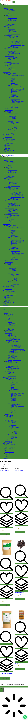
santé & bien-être (6, 72)
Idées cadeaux (6, 138)
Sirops (9, 13)
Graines (9, 19)
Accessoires (10, 121)
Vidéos (4, 144)
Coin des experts (6, 145)
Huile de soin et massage (13, 63)
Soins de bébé (8, 62)
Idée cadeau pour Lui (10, 140)
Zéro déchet (5, 153)
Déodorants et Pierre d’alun (14, 53)
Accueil (1, 464)
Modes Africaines (12, 116)
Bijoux (12, 123)
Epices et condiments (12, 18)
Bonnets (15, 127)
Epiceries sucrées (9, 9)
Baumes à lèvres (11, 29)
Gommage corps (11, 46)
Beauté (4, 26)
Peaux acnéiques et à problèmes (17, 43)
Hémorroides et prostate (16, 90)
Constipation (13, 79)
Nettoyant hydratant (12, 57)
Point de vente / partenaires (8, 150)
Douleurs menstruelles (15, 84)
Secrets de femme (9, 111)
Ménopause (13, 95)
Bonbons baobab (11, 10)
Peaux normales (14, 38)
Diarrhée (13, 83)
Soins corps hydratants (13, 47)
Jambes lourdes (14, 100)
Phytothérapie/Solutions (10, 73)
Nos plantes (7, 148)
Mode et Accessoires (9, 115)
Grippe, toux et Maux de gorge (17, 88)
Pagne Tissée (13, 130)
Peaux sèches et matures (16, 41)
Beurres (9, 68)
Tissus (9, 129)
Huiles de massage (9, 110)
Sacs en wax (13, 118)
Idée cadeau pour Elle (10, 139)
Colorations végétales (12, 51)
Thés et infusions (11, 24)
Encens (9, 112)
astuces (6, 149)
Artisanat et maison (15, 122)
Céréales (10, 16)
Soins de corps (8, 35)
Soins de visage (8, 27)
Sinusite (12, 106)
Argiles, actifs (11, 67)
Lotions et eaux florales (13, 31)
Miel (9, 11)
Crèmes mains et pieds (13, 36)
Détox (12, 80)
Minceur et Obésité (15, 96)
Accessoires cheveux (15, 124)
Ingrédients (7, 65)
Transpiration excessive (16, 102)
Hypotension (13, 92)
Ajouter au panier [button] (5, 534)
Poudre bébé (11, 64)
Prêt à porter (13, 119)
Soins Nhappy (11, 49)
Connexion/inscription (9, 309)
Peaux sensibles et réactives (17, 42)
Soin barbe (10, 59)
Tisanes (9, 23)
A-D (9, 74)
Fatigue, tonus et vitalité (16, 86)
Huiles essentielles (12, 70)
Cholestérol (13, 78)
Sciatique (13, 103)
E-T (9, 85)
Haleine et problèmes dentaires (17, 89)
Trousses (13, 117)
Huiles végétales (11, 69)
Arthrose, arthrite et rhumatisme (17, 75)
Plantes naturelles (9, 25)
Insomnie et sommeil (15, 99)
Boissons (7, 21)
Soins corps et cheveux (13, 61)
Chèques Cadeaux (9, 143)
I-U (9, 97)
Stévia (9, 14)
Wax (12, 133)
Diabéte (12, 81)
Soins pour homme (9, 56)
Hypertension (14, 91)
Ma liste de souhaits (8, 311)
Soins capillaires (11, 52)
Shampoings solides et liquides (14, 54)
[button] (25, 717)
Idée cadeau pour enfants (10, 141)
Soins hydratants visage (13, 30)
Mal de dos (13, 94)
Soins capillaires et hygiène (11, 48)
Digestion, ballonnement (16, 76)
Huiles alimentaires (12, 20)
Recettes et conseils (9, 146)
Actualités (5, 151)
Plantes (6, 108)
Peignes (15, 126)
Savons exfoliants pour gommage (18, 45)
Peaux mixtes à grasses (16, 40)
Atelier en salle (8, 137)
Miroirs (15, 128)
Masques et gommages (13, 32)
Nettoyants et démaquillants (14, 34)
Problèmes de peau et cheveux (17, 101)
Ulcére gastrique (14, 107)
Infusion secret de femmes (13, 113)
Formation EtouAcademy (8, 134)
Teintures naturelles (15, 132)
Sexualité (13, 105)
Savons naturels (11, 37)
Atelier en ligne (8, 135)
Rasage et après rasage (13, 58)
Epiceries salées (8, 15)
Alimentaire (5, 8)
